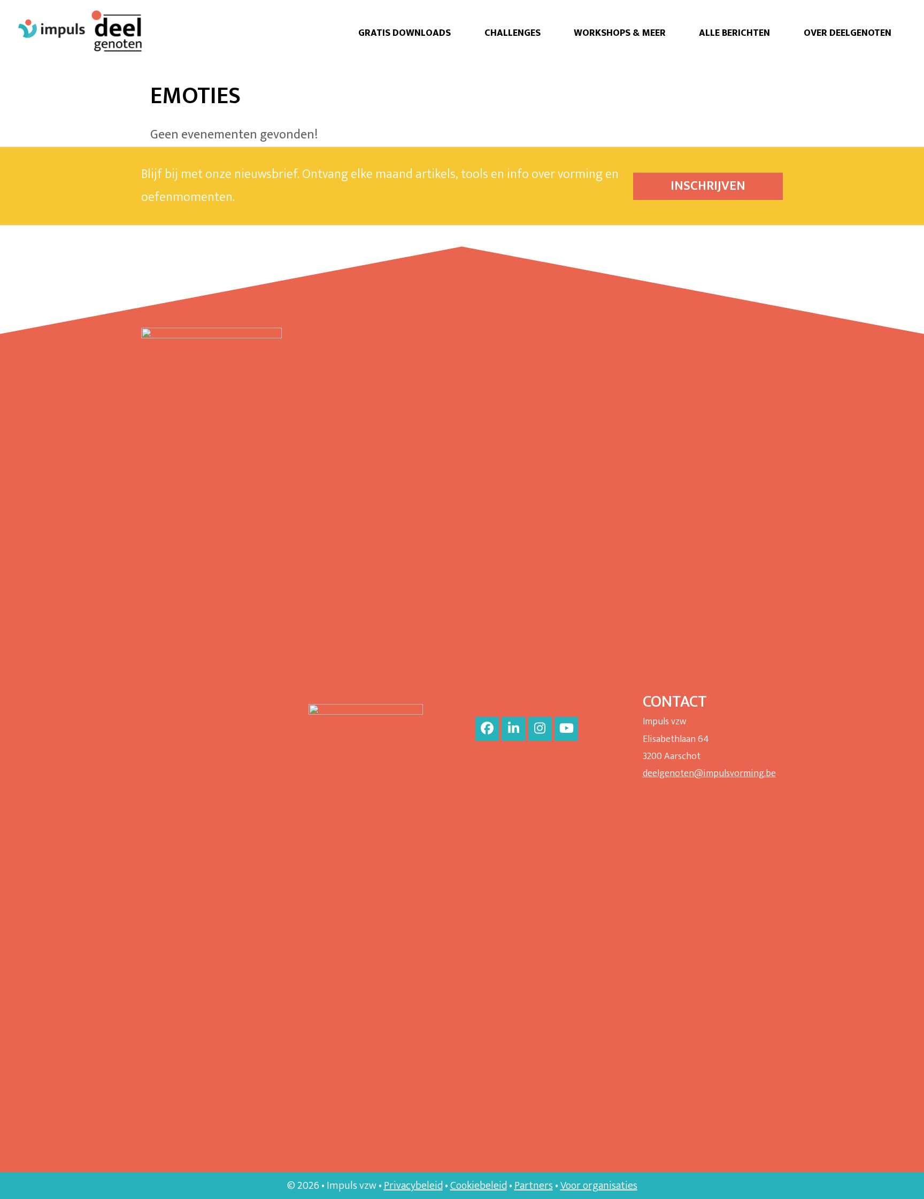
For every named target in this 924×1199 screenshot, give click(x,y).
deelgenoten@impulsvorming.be (709, 773)
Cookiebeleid (478, 1186)
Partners (533, 1186)
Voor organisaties (598, 1186)
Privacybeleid (413, 1186)
